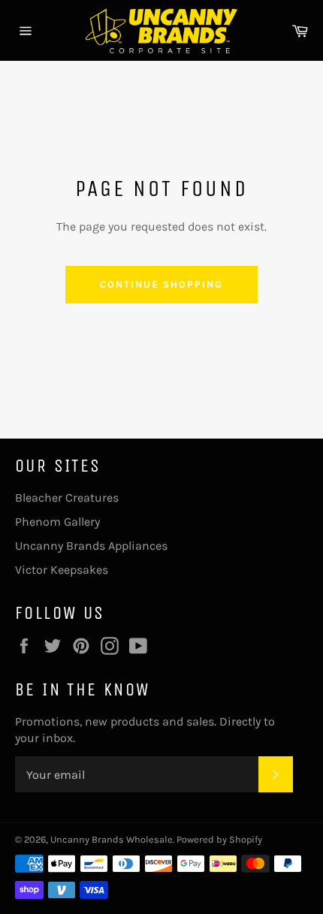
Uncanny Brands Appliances (91, 545)
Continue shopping (161, 284)
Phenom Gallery (57, 521)
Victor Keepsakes (61, 570)
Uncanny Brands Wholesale (111, 839)
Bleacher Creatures (67, 497)
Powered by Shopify (219, 839)
